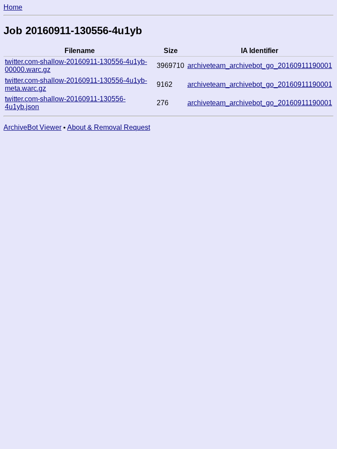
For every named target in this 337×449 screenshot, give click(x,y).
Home (13, 7)
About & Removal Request (108, 127)
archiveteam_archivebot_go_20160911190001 (259, 65)
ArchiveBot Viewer (32, 127)
